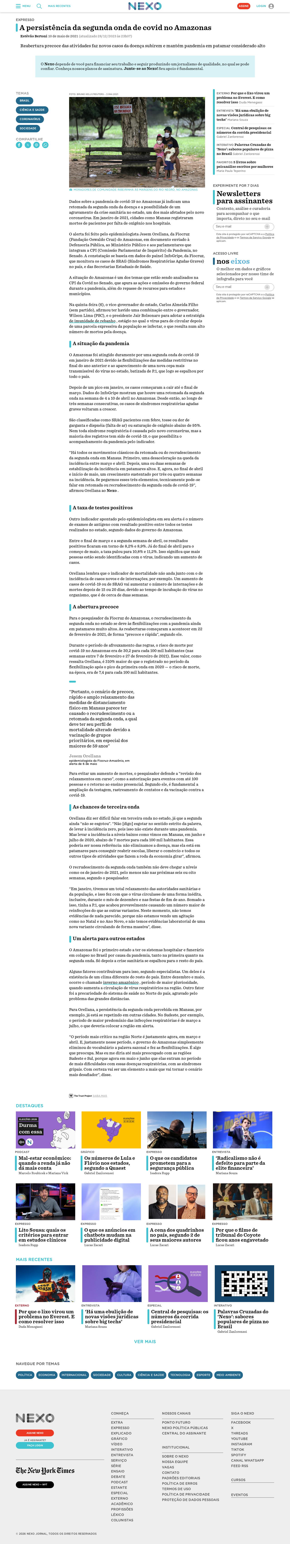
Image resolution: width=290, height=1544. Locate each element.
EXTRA (117, 1422)
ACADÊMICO (122, 1504)
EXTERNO (119, 1498)
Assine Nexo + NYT (34, 1484)
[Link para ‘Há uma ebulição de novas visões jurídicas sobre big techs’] (112, 1283)
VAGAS (168, 1467)
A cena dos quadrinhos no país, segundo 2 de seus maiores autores (177, 1235)
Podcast (22, 1152)
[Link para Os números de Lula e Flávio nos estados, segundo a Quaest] (111, 1129)
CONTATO (170, 1473)
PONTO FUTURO (176, 1422)
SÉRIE (116, 1466)
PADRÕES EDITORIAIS (181, 1478)
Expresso (154, 1152)
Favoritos (224, 162)
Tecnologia (180, 1375)
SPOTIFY (238, 1455)
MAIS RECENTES (59, 6)
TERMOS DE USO (176, 1489)
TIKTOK (237, 1450)
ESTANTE (119, 1487)
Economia (47, 1375)
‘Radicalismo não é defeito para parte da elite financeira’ (240, 1163)
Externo (223, 93)
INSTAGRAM (241, 1444)
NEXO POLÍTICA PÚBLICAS (185, 1428)
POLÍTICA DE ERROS (179, 1483)
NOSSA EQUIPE (175, 1462)
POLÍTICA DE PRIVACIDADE (186, 1494)
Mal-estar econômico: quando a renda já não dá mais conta (45, 1163)
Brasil (24, 100)
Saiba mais (100, 1095)
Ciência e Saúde (32, 109)
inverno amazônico (121, 982)
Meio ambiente (229, 1375)
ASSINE (244, 6)
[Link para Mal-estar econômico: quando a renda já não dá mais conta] (45, 1129)
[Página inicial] (145, 6)
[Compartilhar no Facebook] (19, 145)
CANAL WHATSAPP (247, 1460)
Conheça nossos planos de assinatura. (89, 68)
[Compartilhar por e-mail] (36, 145)
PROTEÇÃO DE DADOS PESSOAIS (190, 1500)
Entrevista (225, 110)
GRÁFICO (119, 1439)
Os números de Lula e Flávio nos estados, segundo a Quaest (109, 1163)
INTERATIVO (122, 1450)
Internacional (74, 1375)
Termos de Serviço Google (255, 237)
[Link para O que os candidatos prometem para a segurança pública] (177, 1129)
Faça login (35, 1445)
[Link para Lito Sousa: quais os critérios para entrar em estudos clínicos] (45, 1201)
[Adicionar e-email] (267, 226)
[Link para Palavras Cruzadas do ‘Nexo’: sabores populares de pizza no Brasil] (244, 1283)
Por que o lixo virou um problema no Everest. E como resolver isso (243, 97)
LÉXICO (117, 1515)
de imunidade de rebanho (92, 321)
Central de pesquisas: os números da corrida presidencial (179, 1316)
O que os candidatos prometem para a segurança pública (173, 1163)
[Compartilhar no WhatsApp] (45, 145)
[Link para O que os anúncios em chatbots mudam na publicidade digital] (111, 1201)
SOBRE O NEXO (175, 1456)
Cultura (124, 1375)
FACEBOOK (241, 1422)
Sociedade (28, 128)
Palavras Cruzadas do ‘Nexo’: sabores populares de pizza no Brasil (245, 149)
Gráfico (87, 1152)
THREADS (239, 1433)
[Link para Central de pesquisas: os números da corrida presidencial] (178, 1283)
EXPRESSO (120, 1428)
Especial (223, 128)
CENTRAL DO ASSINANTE (184, 1433)
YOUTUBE (239, 1439)
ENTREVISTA (122, 1455)
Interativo (225, 145)
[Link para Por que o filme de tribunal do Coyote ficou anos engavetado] (242, 1201)
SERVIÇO (119, 1460)
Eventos (239, 1495)
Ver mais (145, 1341)
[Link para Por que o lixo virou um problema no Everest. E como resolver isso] (45, 1283)
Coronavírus (30, 119)
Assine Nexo (35, 1433)
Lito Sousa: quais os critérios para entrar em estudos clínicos (43, 1235)
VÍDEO (116, 1444)
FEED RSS (239, 1466)
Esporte (203, 1375)
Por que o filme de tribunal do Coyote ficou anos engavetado (242, 1235)
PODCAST (119, 1482)
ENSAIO (117, 1471)
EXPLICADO (121, 1433)
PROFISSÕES (122, 1509)
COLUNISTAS (122, 1520)
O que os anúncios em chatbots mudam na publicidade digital (109, 1235)
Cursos (238, 1480)
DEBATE (118, 1477)
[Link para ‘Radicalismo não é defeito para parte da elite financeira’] (242, 1129)
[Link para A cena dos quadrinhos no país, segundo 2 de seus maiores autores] (177, 1201)
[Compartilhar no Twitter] (28, 145)
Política (25, 1375)
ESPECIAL (119, 1493)
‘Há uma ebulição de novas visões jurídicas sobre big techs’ (243, 115)
